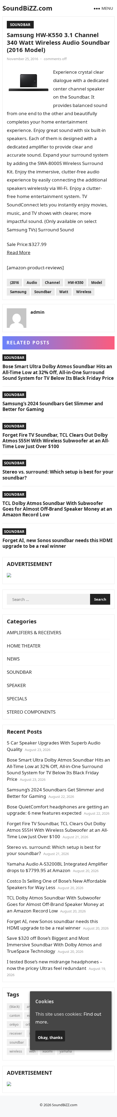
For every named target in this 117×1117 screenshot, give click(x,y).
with (32, 1051)
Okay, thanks (50, 1037)
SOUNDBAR (20, 24)
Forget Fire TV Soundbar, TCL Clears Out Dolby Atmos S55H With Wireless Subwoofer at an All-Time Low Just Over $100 (55, 441)
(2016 (14, 282)
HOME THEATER (24, 646)
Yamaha (66, 1051)
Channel (52, 282)
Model (96, 282)
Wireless (83, 291)
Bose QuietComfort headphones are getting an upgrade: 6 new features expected (58, 810)
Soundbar (42, 291)
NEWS (13, 659)
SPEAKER (16, 685)
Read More (18, 252)
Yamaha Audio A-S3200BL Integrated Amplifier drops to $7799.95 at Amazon (57, 867)
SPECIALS (17, 698)
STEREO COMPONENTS (31, 712)
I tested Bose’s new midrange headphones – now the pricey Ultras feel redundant (54, 965)
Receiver (16, 1033)
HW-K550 (75, 282)
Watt (63, 291)
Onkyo (14, 1024)
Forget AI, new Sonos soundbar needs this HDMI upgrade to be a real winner (57, 543)
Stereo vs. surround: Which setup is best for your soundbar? (57, 475)
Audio (32, 282)
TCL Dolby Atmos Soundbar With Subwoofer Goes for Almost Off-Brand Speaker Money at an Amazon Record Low (57, 509)
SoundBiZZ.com (27, 8)
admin (37, 312)
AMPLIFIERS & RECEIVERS (34, 632)
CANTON (15, 1015)
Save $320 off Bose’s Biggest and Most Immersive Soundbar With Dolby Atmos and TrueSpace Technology (54, 944)
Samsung (18, 291)
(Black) (15, 1006)
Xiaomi (47, 1051)
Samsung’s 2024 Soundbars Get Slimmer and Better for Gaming (52, 406)
